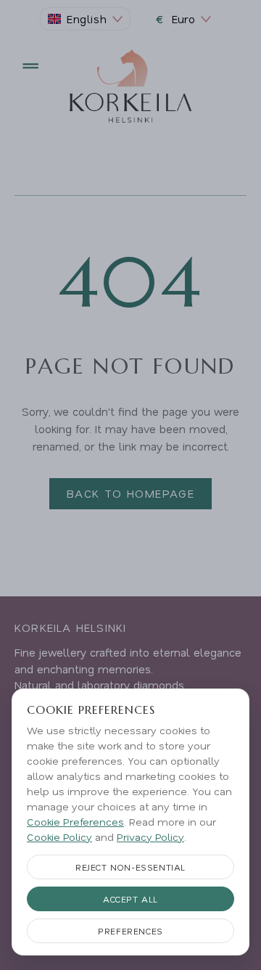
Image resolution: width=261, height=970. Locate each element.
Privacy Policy (150, 837)
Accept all (130, 899)
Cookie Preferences (75, 822)
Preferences (130, 931)
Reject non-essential (130, 867)
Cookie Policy (59, 837)
